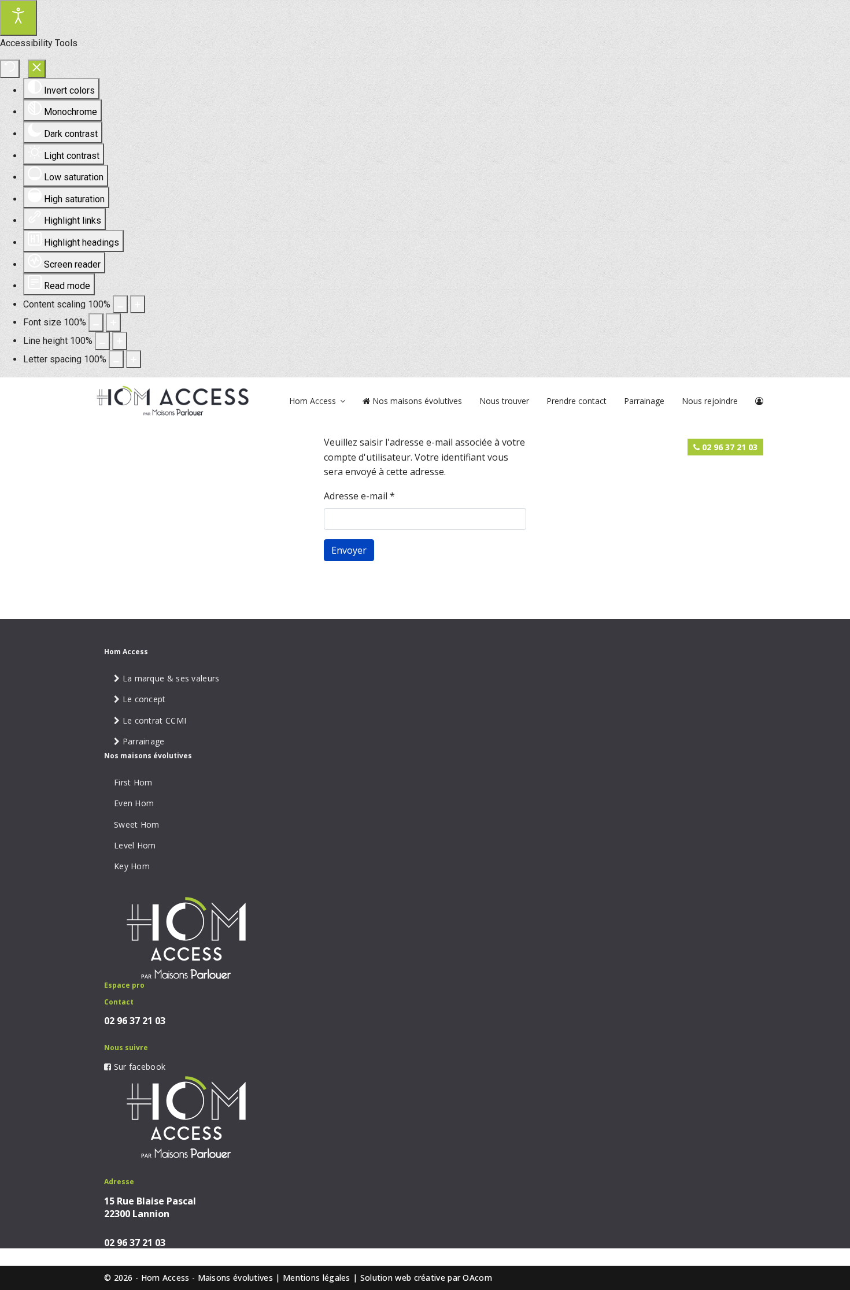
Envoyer (349, 550)
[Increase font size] (113, 322)
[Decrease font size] (96, 322)
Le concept (142, 699)
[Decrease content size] (120, 304)
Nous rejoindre (710, 400)
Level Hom (135, 845)
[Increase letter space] (133, 359)
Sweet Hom (137, 824)
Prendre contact (576, 400)
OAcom (477, 1277)
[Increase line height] (119, 341)
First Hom (133, 782)
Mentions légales (316, 1277)
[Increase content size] (137, 304)
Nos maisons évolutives (416, 400)
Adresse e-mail (359, 496)
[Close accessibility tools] (37, 69)
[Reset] (10, 69)
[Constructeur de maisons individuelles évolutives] (169, 399)
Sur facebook (138, 1066)
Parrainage (644, 400)
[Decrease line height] (102, 341)
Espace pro (124, 985)
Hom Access (312, 400)
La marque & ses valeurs (169, 678)
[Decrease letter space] (116, 359)
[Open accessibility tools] (18, 18)
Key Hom (132, 866)
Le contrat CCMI (153, 720)
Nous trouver (504, 400)
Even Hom (134, 803)
